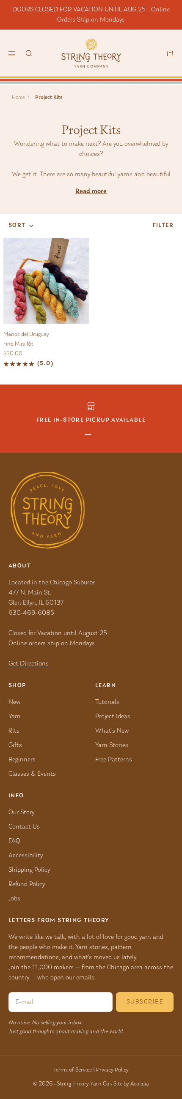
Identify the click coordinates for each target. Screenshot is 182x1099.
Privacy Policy (112, 1070)
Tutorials (107, 702)
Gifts (15, 745)
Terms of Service (72, 1070)
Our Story (21, 812)
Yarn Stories (111, 745)
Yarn (14, 716)
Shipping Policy (29, 870)
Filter (163, 226)
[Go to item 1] (88, 434)
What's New (112, 731)
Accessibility (25, 855)
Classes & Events (32, 774)
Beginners (22, 759)
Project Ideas (112, 716)
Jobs (14, 898)
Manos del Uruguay (26, 335)
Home (18, 97)
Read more (91, 191)
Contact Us (24, 827)
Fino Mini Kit (18, 344)
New (14, 702)
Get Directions (28, 663)
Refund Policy (26, 884)
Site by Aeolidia (131, 1084)
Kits (13, 731)
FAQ (14, 841)
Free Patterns (113, 759)
